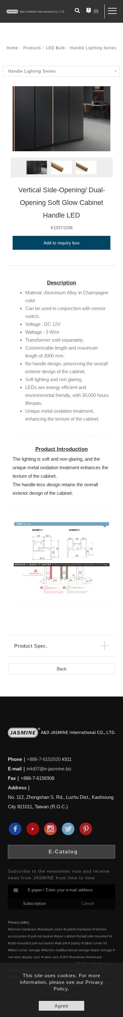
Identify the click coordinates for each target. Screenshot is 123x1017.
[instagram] (52, 829)
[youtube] (34, 829)
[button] (77, 11)
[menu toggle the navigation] (112, 11)
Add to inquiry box (61, 242)
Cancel (87, 903)
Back (62, 668)
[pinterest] (87, 829)
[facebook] (17, 829)
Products (32, 48)
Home (12, 48)
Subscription (34, 903)
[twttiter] (70, 829)
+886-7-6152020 (44, 759)
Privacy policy (18, 922)
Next (109, 167)
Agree (61, 1005)
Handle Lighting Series (93, 48)
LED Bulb (55, 48)
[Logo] (35, 11)
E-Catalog (63, 851)
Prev (14, 167)
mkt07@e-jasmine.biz (49, 768)
